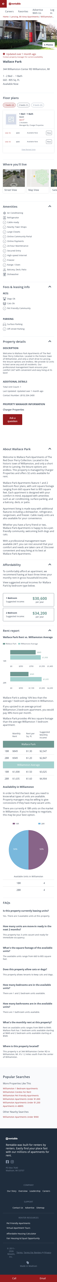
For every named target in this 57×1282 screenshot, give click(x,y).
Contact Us (18, 1207)
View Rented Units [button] (29, 149)
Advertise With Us (38, 11)
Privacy (47, 1252)
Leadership (35, 1191)
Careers (9, 11)
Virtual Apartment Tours (18, 1227)
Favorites (23, 11)
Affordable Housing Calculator (21, 1233)
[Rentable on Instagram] (13, 1162)
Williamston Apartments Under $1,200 (21, 1102)
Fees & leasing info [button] (16, 287)
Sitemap (40, 1207)
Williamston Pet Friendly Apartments (21, 1095)
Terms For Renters (33, 1252)
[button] (28, 28)
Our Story (11, 1191)
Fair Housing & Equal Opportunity (23, 1238)
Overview (22, 1191)
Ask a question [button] (12, 419)
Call (14, 1278)
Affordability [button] (12, 565)
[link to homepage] (28, 1138)
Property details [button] (14, 342)
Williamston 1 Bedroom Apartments (20, 1088)
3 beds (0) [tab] (37, 105)
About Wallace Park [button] (17, 449)
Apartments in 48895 (13, 1106)
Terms (20, 1252)
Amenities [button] (10, 207)
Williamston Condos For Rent (17, 1092)
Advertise (29, 1207)
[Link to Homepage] (15, 3)
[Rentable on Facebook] (8, 1162)
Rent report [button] (11, 631)
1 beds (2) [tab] (9, 105)
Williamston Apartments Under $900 (21, 1116)
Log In (52, 11)
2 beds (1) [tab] (23, 105)
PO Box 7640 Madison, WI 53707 (15, 1169)
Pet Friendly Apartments (18, 1223)
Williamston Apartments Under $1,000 (21, 1099)
